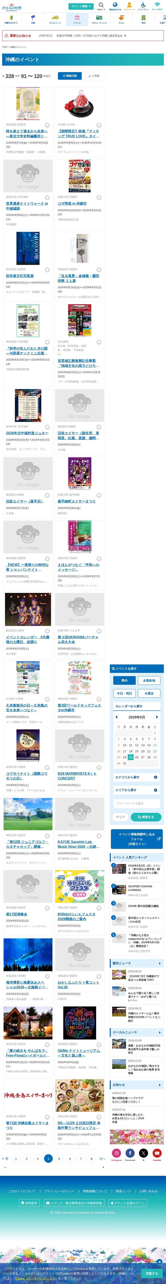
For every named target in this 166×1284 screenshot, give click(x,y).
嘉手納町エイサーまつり (77, 501)
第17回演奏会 (16, 914)
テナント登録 (79, 6)
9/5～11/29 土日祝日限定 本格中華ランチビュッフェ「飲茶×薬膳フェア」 (79, 1128)
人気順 (95, 75)
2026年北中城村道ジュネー (27, 433)
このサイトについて (21, 1191)
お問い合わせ (149, 1191)
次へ (102, 1158)
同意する (152, 1273)
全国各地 (149, 680)
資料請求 (31, 1203)
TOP (4, 47)
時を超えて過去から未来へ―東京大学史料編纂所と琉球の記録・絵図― (27, 136)
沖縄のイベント (18, 47)
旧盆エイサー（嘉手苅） (25, 501)
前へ (6, 1160)
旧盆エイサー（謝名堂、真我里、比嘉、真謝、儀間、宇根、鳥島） (78, 438)
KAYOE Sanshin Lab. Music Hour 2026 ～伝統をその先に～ (79, 846)
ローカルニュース (125, 1032)
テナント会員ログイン (129, 1203)
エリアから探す (126, 790)
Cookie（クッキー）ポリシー (35, 1278)
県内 (124, 680)
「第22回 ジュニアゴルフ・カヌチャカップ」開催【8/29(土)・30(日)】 (27, 846)
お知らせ (119, 1084)
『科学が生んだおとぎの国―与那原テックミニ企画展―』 (27, 353)
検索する (148, 817)
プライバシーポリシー (59, 1191)
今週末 (149, 693)
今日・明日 (124, 693)
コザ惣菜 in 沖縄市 (72, 203)
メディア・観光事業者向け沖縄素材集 (76, 1203)
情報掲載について (95, 1191)
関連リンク (123, 1191)
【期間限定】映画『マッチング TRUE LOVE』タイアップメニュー (78, 136)
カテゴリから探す (127, 777)
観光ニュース (122, 963)
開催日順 (71, 75)
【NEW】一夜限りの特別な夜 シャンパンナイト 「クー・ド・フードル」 (27, 569)
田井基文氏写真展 (20, 276)
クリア (120, 817)
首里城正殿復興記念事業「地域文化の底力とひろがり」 (78, 365)
